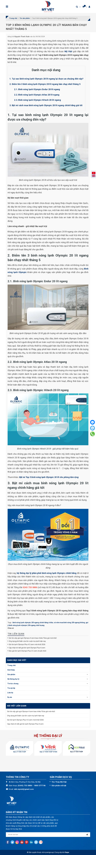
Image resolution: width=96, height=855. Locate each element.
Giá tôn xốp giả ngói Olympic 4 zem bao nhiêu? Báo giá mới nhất (33, 638)
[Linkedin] (31, 842)
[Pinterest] (26, 842)
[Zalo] (92, 428)
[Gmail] (41, 842)
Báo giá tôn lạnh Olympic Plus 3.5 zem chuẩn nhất (28, 651)
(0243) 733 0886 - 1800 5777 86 (32, 786)
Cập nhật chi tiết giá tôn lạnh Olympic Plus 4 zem (27, 648)
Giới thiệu (11, 670)
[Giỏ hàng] (83, 6)
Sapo (67, 852)
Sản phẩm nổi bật (59, 786)
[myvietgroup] (48, 6)
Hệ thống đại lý (13, 679)
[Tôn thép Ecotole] (76, 748)
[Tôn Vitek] (48, 748)
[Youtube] (22, 842)
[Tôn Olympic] (19, 748)
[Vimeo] (36, 842)
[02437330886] (92, 434)
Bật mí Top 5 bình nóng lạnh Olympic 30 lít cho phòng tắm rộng (49, 477)
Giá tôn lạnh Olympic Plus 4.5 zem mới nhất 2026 (27, 644)
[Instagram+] (17, 842)
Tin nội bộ (11, 688)
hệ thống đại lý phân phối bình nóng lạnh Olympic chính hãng (46, 573)
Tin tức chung (12, 683)
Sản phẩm (11, 674)
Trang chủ (11, 665)
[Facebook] (92, 422)
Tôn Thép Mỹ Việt (59, 782)
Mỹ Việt (68, 51)
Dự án (9, 697)
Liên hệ (10, 693)
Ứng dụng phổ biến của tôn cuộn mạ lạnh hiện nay (27, 641)
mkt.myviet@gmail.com (24, 789)
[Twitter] (12, 842)
